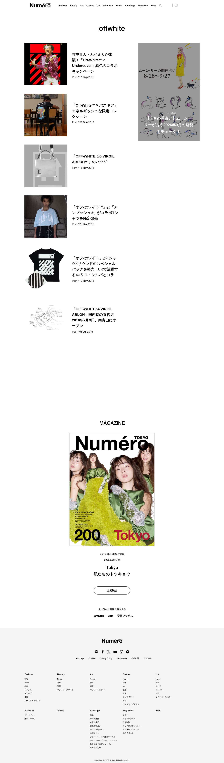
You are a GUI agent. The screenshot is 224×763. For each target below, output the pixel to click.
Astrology (130, 5)
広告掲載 (148, 658)
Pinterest (127, 651)
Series (119, 5)
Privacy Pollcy (106, 658)
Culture (90, 5)
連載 (26, 697)
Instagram (121, 651)
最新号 (125, 715)
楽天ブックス (125, 615)
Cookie (92, 658)
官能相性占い (95, 726)
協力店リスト (128, 733)
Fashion (63, 5)
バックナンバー (129, 719)
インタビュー (29, 715)
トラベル (159, 690)
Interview (108, 5)
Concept (80, 658)
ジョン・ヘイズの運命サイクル (102, 737)
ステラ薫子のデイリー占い (101, 744)
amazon (99, 615)
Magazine (143, 5)
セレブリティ (128, 697)
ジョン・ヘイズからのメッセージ (103, 740)
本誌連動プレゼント (131, 729)
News (26, 682)
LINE (96, 651)
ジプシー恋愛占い (97, 729)
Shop (153, 5)
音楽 (124, 693)
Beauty (73, 5)
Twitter (109, 651)
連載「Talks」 (30, 719)
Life (98, 5)
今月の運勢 (94, 722)
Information (122, 658)
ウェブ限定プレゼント (132, 726)
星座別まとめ (95, 747)
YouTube (115, 651)
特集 (26, 679)
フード (158, 686)
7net (110, 615)
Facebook (102, 651)
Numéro (40, 5)
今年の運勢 (94, 719)
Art (81, 5)
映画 (124, 690)
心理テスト (94, 733)
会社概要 (135, 658)
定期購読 (112, 590)
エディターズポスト (32, 700)
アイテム (28, 690)
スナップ (28, 693)
